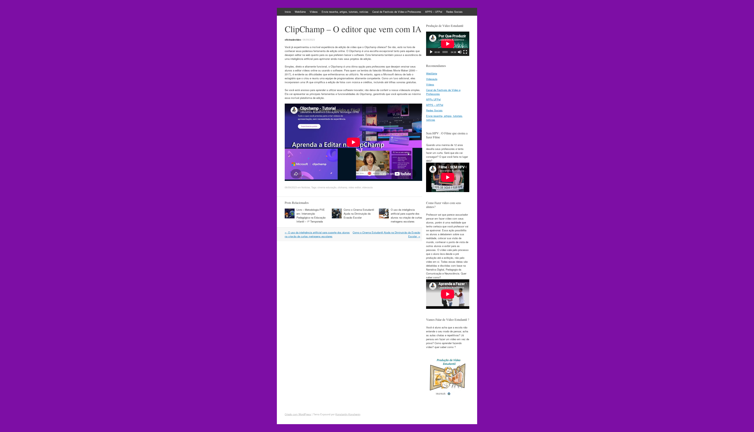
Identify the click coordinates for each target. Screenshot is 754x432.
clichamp (342, 187)
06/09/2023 (309, 39)
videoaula (367, 187)
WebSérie (300, 12)
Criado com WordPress (298, 414)
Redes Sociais (454, 12)
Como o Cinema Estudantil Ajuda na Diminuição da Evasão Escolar (359, 213)
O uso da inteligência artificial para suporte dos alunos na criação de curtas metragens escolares (406, 215)
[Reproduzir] (431, 52)
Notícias (305, 187)
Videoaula (431, 79)
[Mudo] (460, 52)
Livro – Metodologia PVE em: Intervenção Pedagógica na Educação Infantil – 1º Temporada (311, 215)
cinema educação (327, 187)
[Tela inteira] (465, 52)
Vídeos (314, 12)
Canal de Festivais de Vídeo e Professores (396, 12)
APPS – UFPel (433, 12)
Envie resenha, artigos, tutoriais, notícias (345, 12)
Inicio (288, 12)
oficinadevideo (293, 39)
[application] (447, 44)
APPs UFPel (433, 99)
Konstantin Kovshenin (347, 414)
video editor (355, 187)
